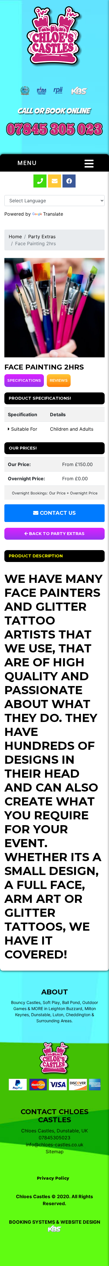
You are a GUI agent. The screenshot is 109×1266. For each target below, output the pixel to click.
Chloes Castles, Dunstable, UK (54, 1131)
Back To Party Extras (56, 533)
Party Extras (42, 236)
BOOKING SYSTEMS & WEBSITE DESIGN (54, 1222)
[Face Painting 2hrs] (54, 307)
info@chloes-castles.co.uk (54, 1144)
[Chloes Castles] (54, 37)
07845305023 (54, 1138)
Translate (53, 214)
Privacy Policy (53, 1178)
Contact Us (57, 513)
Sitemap (55, 1151)
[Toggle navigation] (89, 163)
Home (15, 236)
